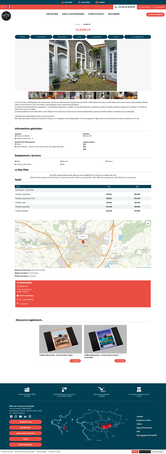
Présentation (41, 37)
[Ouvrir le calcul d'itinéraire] (17, 229)
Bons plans (62, 37)
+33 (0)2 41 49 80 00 (126, 7)
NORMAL (135, 452)
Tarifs (79, 37)
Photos (22, 37)
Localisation (96, 37)
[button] (159, 7)
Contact (116, 37)
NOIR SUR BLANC (157, 452)
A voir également (137, 37)
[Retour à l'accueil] (6, 16)
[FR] (10, 7)
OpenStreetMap (147, 267)
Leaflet (139, 267)
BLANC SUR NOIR (145, 452)
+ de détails (75, 361)
